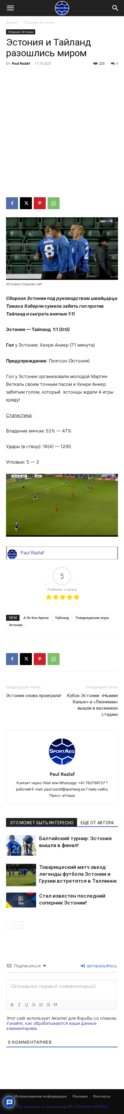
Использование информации (40, 1096)
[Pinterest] (40, 203)
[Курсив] (19, 1004)
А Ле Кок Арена (35, 617)
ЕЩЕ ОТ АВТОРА (97, 822)
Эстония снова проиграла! (33, 695)
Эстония (15, 625)
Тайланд (62, 617)
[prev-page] (10, 925)
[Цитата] (55, 1004)
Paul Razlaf (21, 63)
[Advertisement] (62, 132)
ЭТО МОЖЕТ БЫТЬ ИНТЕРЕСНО (41, 822)
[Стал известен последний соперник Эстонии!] (21, 900)
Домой (12, 22)
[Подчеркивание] (26, 1004)
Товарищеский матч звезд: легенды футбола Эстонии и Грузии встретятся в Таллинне (78, 874)
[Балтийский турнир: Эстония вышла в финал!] (21, 845)
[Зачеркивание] (33, 1004)
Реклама (80, 1096)
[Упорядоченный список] (40, 1004)
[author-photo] (62, 765)
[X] (26, 203)
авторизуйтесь (101, 965)
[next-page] (19, 925)
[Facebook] (12, 203)
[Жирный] (11, 1004)
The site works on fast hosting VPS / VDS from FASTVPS (62, 1106)
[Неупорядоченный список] (47, 1004)
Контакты (101, 1096)
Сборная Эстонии (39, 22)
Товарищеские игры (92, 617)
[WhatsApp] (54, 203)
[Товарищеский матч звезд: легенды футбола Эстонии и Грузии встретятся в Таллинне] (21, 875)
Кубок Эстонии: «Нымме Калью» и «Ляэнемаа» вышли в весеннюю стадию (92, 705)
